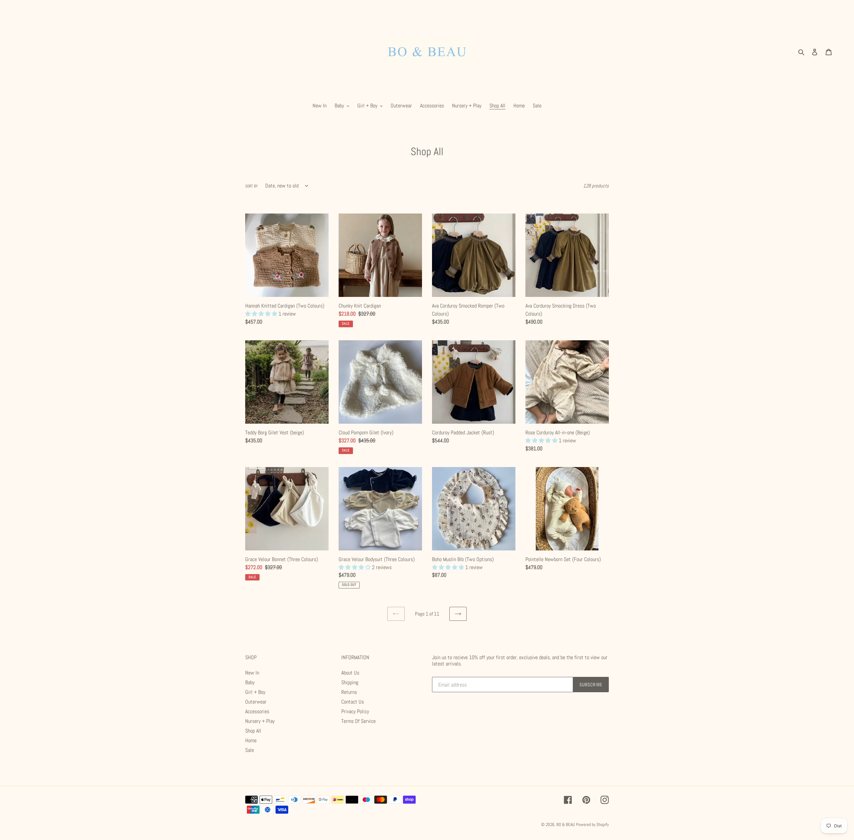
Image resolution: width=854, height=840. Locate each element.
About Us (350, 672)
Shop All (253, 730)
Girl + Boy (255, 692)
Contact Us (352, 701)
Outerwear (256, 701)
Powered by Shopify (592, 824)
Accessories (257, 711)
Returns (349, 692)
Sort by (251, 186)
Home (251, 740)
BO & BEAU (565, 824)
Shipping (349, 682)
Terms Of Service (358, 721)
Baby (250, 682)
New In (252, 672)
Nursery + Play (260, 721)
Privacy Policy (355, 711)
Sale (249, 750)
